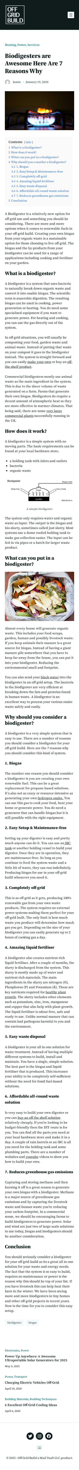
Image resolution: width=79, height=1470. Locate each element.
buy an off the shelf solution (39, 1117)
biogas (32, 1322)
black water (50, 677)
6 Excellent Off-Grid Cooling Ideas (31, 1405)
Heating (10, 45)
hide (28, 142)
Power (21, 45)
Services (34, 45)
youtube (32, 1156)
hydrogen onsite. (50, 798)
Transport (20, 1376)
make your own (39, 362)
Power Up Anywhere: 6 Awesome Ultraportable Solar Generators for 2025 (36, 1358)
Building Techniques (43, 1399)
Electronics (12, 1350)
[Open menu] (71, 15)
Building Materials (16, 1399)
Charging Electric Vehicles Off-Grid (32, 1382)
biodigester (14, 1322)
